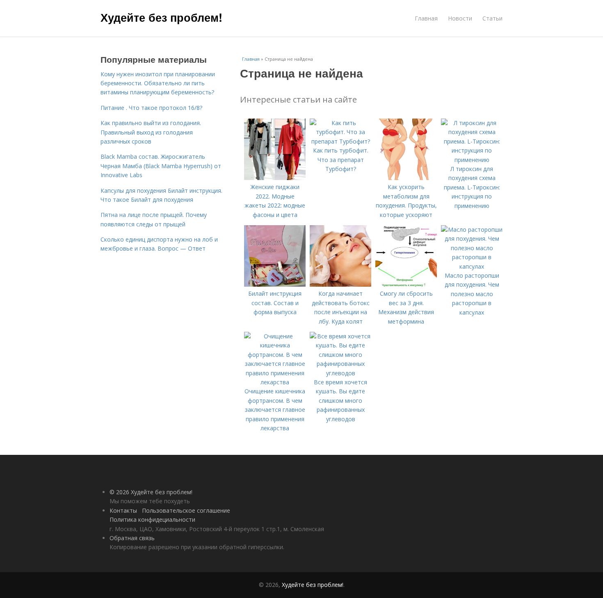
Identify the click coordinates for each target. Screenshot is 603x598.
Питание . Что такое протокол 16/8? (151, 108)
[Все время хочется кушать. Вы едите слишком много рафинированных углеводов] (340, 373)
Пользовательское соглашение (186, 510)
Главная (426, 18)
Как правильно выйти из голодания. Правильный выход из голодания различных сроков (150, 132)
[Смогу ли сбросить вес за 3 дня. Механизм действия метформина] (406, 284)
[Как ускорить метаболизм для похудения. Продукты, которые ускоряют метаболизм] (406, 178)
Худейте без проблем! (161, 17)
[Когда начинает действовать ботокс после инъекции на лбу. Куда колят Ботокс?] (340, 284)
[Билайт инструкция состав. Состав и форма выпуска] (275, 284)
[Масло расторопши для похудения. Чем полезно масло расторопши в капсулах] (471, 266)
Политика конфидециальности (152, 519)
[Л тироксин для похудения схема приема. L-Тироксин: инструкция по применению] (471, 160)
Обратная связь (132, 538)
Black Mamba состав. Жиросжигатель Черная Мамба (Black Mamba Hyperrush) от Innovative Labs (160, 166)
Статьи (492, 18)
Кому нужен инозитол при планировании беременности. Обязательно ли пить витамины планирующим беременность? (157, 83)
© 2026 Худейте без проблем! (151, 492)
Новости (460, 18)
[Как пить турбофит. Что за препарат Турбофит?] (340, 141)
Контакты (123, 510)
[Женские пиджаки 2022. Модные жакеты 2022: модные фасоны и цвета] (275, 178)
